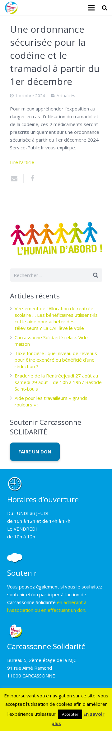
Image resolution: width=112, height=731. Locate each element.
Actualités (66, 95)
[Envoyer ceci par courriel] (17, 178)
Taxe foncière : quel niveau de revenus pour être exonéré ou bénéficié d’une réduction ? (56, 359)
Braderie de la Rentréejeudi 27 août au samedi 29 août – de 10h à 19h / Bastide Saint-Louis (58, 382)
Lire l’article (22, 162)
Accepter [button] (70, 714)
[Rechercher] (104, 7)
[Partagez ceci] (30, 178)
